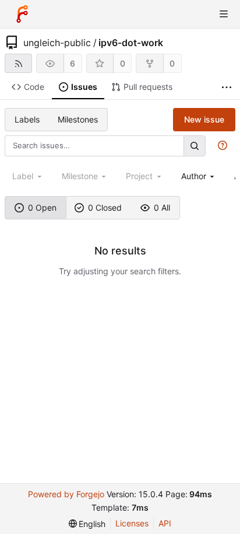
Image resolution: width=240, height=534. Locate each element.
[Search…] (194, 145)
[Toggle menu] (223, 14)
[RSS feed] (18, 63)
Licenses (132, 523)
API (164, 523)
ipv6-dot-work (130, 42)
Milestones (78, 119)
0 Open (42, 207)
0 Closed (105, 207)
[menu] (87, 524)
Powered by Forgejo (66, 494)
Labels (27, 119)
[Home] (22, 14)
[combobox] (199, 176)
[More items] (226, 87)
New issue (204, 119)
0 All (162, 207)
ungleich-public (57, 42)
